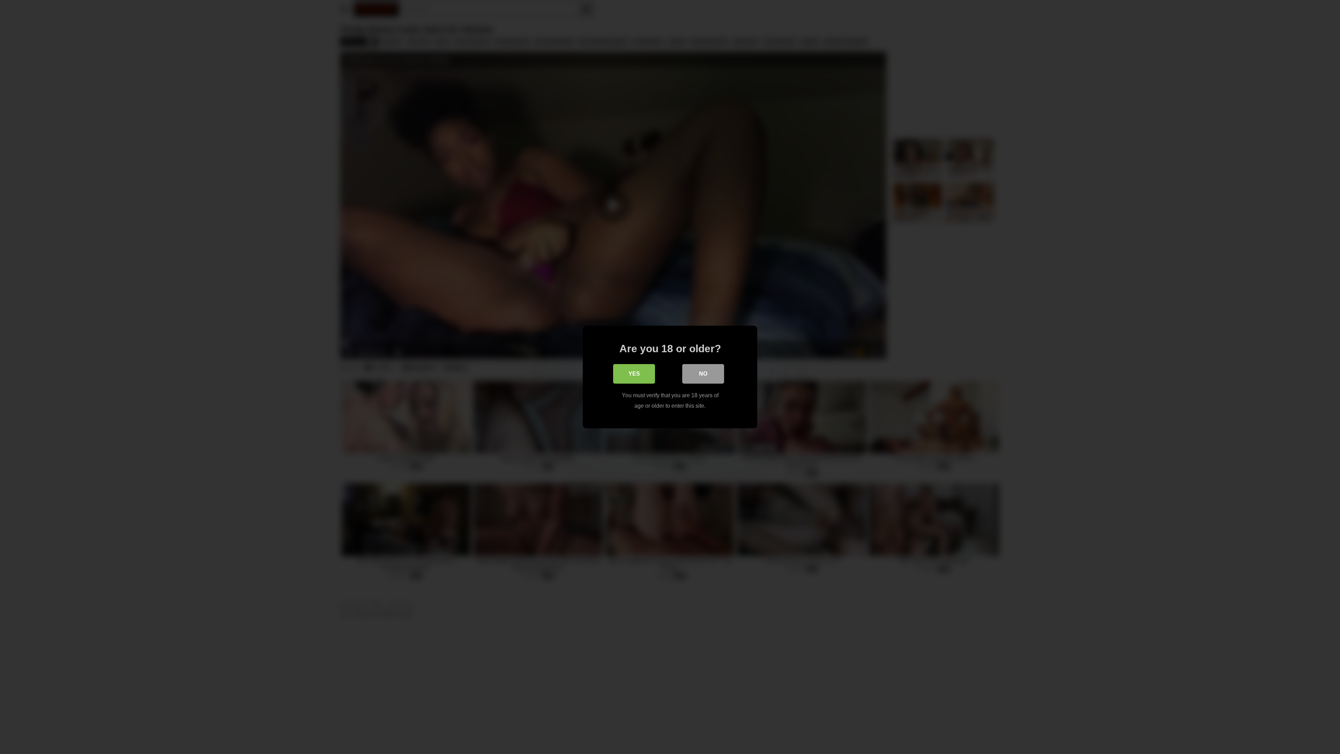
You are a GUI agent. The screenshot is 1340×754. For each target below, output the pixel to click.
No (703, 374)
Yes (634, 374)
